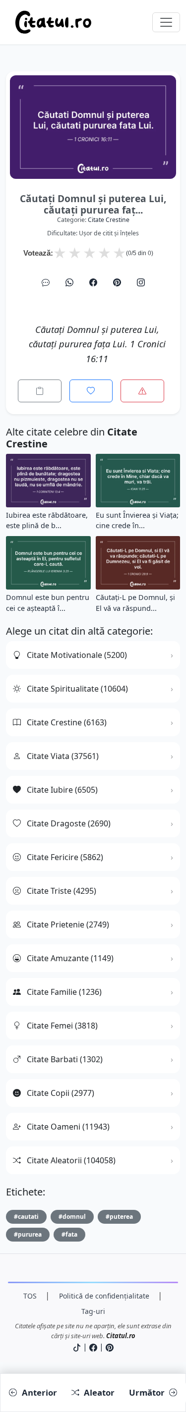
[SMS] (46, 282)
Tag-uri (93, 1311)
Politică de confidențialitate (104, 1296)
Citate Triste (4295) (61, 890)
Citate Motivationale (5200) (77, 655)
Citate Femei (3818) (62, 1025)
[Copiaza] (40, 391)
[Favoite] (91, 391)
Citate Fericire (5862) (65, 857)
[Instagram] (141, 282)
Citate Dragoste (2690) (69, 823)
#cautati (26, 1216)
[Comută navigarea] (166, 22)
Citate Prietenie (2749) (68, 924)
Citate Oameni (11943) (68, 1126)
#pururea (28, 1234)
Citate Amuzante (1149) (70, 958)
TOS (30, 1296)
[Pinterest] (117, 282)
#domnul (72, 1216)
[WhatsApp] (69, 282)
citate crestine (108, 220)
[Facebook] (93, 282)
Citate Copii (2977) (60, 1092)
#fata (69, 1234)
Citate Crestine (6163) (67, 722)
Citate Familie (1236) (64, 991)
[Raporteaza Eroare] (142, 391)
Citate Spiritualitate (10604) (77, 688)
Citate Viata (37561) (63, 756)
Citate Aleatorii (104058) (71, 1160)
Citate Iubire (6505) (62, 789)
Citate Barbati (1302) (65, 1059)
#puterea (119, 1216)
